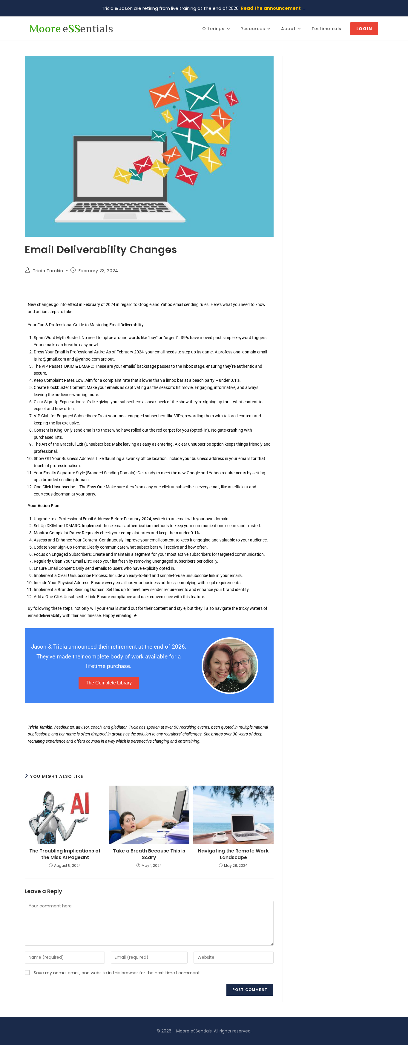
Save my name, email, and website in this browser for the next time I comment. (117, 973)
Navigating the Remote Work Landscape (233, 854)
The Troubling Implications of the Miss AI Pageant (65, 854)
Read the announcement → (273, 8)
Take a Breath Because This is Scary (149, 854)
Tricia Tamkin (48, 271)
